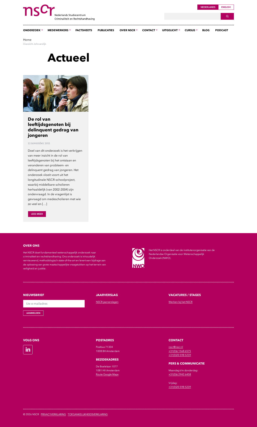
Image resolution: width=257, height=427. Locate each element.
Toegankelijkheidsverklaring (88, 414)
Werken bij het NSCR (180, 301)
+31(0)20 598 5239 (180, 355)
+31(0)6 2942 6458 (180, 374)
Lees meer (37, 214)
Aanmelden (33, 313)
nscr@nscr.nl (176, 347)
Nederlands (208, 7)
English (226, 7)
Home (27, 39)
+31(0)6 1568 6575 (180, 351)
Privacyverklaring (53, 414)
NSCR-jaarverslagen (107, 301)
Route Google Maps (107, 374)
